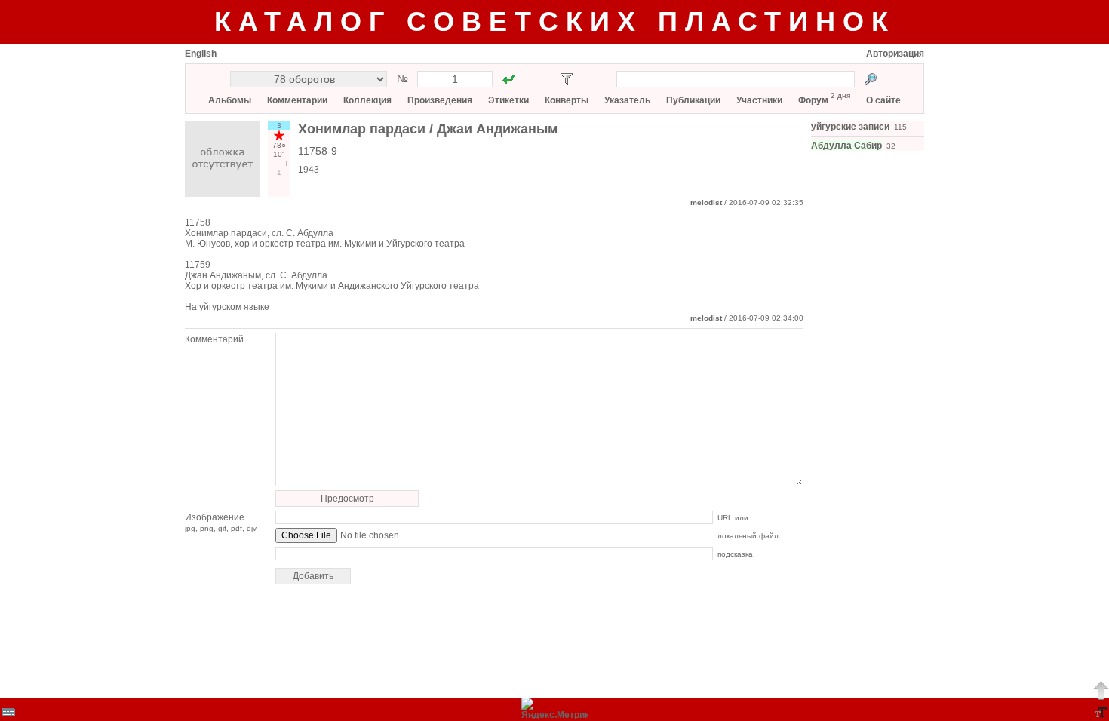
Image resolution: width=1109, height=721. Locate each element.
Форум (813, 100)
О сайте (883, 100)
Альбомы (229, 100)
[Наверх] (1100, 690)
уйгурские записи (850, 126)
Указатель (627, 100)
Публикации (693, 100)
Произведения (439, 100)
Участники (759, 100)
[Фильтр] (566, 79)
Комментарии (297, 100)
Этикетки (508, 100)
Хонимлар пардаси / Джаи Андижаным (428, 129)
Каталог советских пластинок (554, 21)
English (201, 53)
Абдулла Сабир (846, 145)
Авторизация (895, 53)
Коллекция (367, 100)
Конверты (566, 100)
